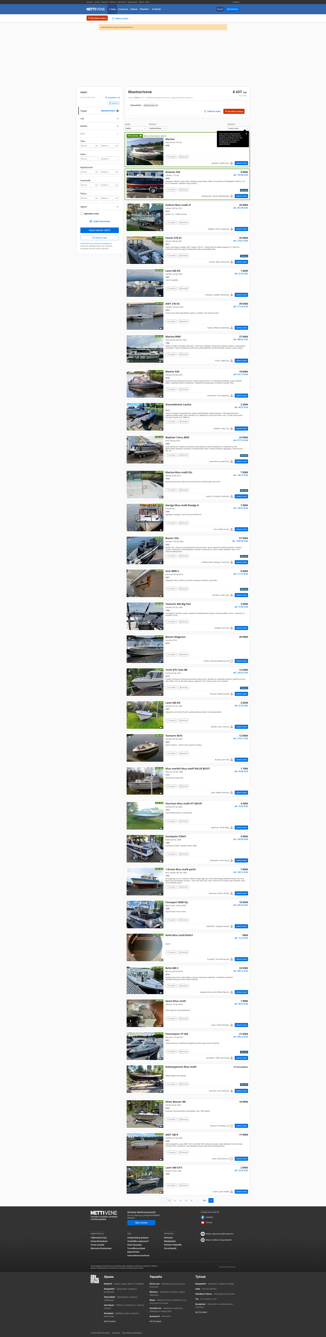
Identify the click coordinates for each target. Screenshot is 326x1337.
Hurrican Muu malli (187, 815)
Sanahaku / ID (114, 97)
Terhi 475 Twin (187, 682)
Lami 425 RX (187, 283)
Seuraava (211, 1200)
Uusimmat (123, 9)
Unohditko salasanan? (138, 1241)
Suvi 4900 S (187, 583)
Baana (147, 2)
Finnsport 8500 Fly (187, 914)
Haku (113, 9)
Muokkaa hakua (98, 18)
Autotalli (97, 2)
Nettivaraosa (122, 2)
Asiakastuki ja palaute (137, 1237)
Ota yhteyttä (170, 1248)
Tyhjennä (114, 103)
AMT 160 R (187, 1147)
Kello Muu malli (187, 947)
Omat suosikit (97, 1244)
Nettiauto (90, 2)
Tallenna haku (121, 18)
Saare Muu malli (187, 1013)
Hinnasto (168, 1237)
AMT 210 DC (187, 316)
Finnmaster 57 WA (187, 1046)
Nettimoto (104, 2)
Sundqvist (187, 848)
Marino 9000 (187, 349)
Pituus (83, 194)
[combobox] (99, 125)
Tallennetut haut (99, 1237)
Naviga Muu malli (187, 517)
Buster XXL (187, 550)
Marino (187, 150)
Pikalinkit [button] (144, 9)
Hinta (83, 154)
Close (246, 133)
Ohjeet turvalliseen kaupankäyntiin (219, 1240)
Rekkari (141, 2)
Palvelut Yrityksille (173, 1244)
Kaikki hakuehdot (101, 221)
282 (204, 1200)
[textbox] (97, 125)
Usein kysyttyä (134, 1244)
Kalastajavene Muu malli (187, 1079)
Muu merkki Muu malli (187, 781)
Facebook (209, 1217)
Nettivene (96, 9)
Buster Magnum (187, 649)
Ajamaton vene (91, 213)
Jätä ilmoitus (232, 9)
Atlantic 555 (187, 184)
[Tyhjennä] (118, 110)
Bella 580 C (187, 980)
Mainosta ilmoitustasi (101, 1248)
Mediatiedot (170, 1241)
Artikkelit (156, 9)
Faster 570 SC (187, 250)
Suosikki (172, 157)
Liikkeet (134, 9)
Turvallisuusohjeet (136, 1248)
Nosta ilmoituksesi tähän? (155, 136)
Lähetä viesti (241, 163)
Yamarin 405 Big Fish (187, 616)
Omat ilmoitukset (99, 1241)
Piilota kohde (129, 206)
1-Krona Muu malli (187, 881)
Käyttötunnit (86, 167)
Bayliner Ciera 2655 (187, 449)
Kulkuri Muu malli (187, 217)
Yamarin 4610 (187, 748)
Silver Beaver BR (187, 1114)
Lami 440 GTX (187, 1180)
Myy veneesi (141, 1222)
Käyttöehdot (133, 1252)
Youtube (209, 1222)
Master (187, 384)
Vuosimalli (85, 180)
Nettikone (113, 2)
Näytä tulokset (99, 230)
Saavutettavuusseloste (138, 1255)
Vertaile (184, 157)
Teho (82, 141)
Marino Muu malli (187, 484)
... (197, 1200)
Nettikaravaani (132, 2)
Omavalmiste (187, 416)
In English (236, 2)
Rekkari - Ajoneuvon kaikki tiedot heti (219, 1234)
